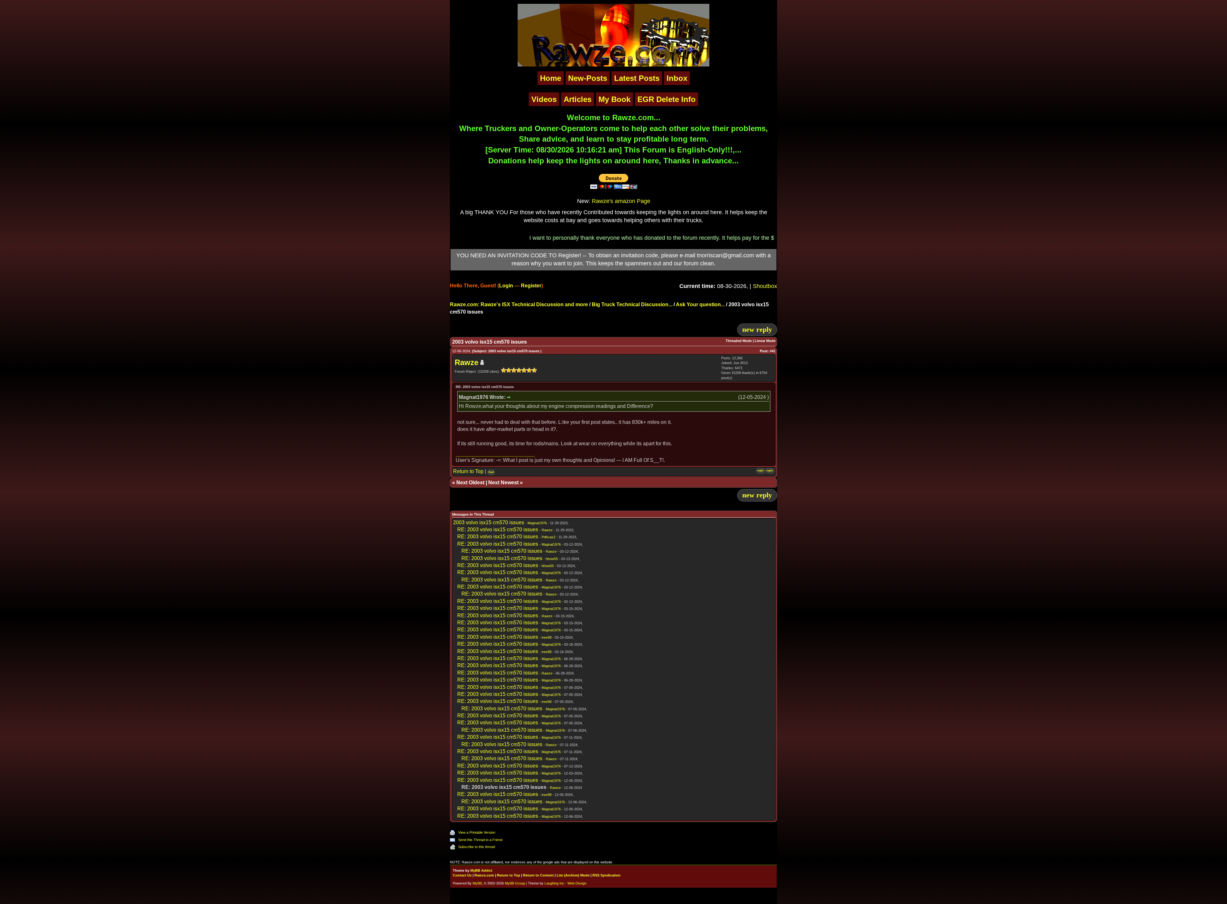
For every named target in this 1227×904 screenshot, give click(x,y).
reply (760, 470)
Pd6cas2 (548, 537)
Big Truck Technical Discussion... (632, 304)
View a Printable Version (476, 832)
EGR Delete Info (666, 99)
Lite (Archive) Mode (573, 875)
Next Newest (503, 482)
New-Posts (587, 78)
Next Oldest (470, 482)
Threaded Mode (739, 341)
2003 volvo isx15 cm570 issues (488, 522)
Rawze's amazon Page (621, 201)
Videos (544, 99)
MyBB (477, 883)
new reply (757, 329)
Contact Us (462, 875)
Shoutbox (765, 286)
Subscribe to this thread (476, 847)
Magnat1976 (537, 523)
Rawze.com (484, 875)
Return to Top (468, 471)
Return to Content (538, 875)
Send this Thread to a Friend (480, 840)
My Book (614, 99)
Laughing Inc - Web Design (565, 883)
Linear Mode (765, 341)
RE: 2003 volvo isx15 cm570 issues (497, 529)
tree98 (547, 637)
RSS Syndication (606, 875)
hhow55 (552, 559)
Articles (577, 99)
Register (531, 285)
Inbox (677, 78)
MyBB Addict (481, 870)
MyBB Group (515, 883)
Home (550, 78)
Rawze (466, 362)
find (491, 472)
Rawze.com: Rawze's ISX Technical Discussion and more (519, 304)
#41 (773, 351)
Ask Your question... (700, 304)
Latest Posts (637, 78)
